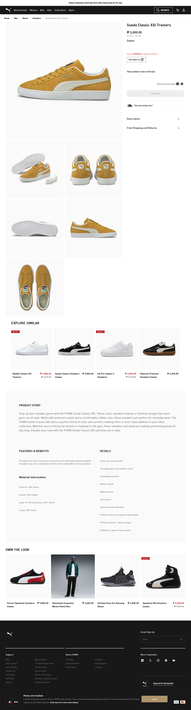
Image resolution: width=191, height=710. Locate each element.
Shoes (25, 18)
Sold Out (155, 93)
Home (7, 18)
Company (70, 659)
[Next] (175, 353)
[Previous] (15, 353)
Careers (98, 667)
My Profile (10, 678)
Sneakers (37, 18)
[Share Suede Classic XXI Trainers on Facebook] (178, 84)
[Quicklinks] (184, 10)
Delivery (9, 682)
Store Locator (11, 663)
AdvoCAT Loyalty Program (46, 678)
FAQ (7, 659)
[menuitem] (20, 10)
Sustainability (101, 663)
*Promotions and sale (44, 663)
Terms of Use (40, 671)
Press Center (71, 667)
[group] (32, 354)
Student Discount (42, 682)
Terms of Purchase (43, 674)
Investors (99, 659)
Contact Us (10, 671)
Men (16, 18)
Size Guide (10, 674)
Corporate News (72, 663)
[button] (142, 59)
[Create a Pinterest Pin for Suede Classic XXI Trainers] (182, 84)
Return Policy (41, 659)
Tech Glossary (11, 667)
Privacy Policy (41, 667)
